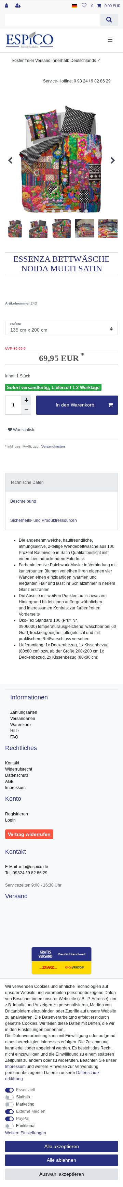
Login (10, 820)
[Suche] (109, 20)
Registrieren (16, 814)
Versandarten (22, 718)
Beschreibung (23, 501)
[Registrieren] (19, 5)
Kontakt (12, 763)
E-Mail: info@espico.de (26, 866)
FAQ (14, 737)
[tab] (61, 482)
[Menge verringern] (26, 410)
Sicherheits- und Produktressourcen (43, 520)
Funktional (26, 1125)
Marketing (25, 1104)
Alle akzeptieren (61, 1146)
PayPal (22, 1118)
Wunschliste (24, 429)
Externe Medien (30, 1111)
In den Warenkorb (75, 405)
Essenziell (25, 1089)
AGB (9, 781)
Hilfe (14, 730)
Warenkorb (20, 724)
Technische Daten (27, 482)
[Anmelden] (7, 5)
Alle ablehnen (61, 1160)
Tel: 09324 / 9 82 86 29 (26, 872)
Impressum (15, 787)
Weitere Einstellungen (25, 1133)
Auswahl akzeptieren (61, 1174)
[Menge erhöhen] (26, 400)
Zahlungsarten (23, 712)
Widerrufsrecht (18, 769)
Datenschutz (16, 775)
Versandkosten (52, 446)
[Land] (74, 5)
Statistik (23, 1097)
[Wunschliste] (84, 5)
